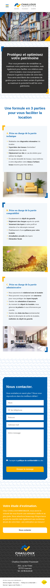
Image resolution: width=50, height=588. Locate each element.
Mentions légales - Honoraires (11, 583)
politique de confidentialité (28, 460)
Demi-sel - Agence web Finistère (11, 585)
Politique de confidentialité (28, 583)
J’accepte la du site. (25, 460)
